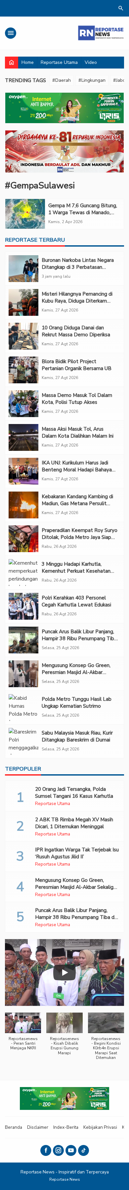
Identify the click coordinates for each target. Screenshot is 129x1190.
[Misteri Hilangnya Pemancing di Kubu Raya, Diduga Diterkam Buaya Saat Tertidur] (23, 302)
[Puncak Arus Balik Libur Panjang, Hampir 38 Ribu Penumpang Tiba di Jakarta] (23, 640)
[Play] (64, 972)
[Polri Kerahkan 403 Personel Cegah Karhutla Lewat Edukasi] (23, 606)
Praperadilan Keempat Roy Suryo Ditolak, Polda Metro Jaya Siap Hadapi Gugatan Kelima (79, 537)
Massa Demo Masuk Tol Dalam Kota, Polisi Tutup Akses (77, 398)
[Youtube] (70, 1150)
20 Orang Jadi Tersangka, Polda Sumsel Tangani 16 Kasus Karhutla (74, 792)
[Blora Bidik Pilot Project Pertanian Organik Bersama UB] (23, 370)
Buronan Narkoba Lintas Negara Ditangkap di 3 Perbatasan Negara (78, 267)
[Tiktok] (83, 1150)
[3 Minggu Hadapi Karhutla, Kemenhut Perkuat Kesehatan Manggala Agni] (23, 572)
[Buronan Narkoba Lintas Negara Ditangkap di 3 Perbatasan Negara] (23, 268)
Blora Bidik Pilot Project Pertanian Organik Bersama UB (76, 365)
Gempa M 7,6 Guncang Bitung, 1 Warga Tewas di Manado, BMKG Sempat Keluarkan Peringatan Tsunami (82, 216)
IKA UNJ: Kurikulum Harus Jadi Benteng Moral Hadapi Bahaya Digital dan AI (77, 469)
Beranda (13, 1127)
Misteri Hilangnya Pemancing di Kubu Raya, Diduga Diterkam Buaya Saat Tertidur (77, 301)
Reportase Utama (59, 62)
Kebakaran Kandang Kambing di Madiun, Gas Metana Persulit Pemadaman (77, 503)
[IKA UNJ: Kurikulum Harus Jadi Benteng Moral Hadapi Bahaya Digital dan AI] (23, 471)
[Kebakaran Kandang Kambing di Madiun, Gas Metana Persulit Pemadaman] (23, 505)
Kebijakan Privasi (100, 1127)
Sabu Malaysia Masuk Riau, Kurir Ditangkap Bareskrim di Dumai (77, 736)
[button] (23, 1035)
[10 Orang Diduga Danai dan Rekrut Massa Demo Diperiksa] (23, 336)
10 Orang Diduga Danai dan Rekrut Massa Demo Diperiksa (76, 331)
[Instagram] (58, 1150)
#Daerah (61, 80)
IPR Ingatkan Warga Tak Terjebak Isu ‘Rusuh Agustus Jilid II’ (77, 853)
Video (91, 62)
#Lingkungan (92, 80)
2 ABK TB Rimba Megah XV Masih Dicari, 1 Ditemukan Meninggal (74, 823)
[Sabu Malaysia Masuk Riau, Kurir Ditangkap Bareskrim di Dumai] (23, 741)
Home (28, 62)
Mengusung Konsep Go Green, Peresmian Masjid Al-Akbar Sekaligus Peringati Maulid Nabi (77, 672)
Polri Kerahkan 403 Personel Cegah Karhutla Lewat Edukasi (76, 601)
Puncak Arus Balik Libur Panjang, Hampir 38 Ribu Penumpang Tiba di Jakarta (79, 638)
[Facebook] (45, 1150)
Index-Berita (65, 1127)
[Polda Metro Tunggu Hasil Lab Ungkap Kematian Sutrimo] (23, 707)
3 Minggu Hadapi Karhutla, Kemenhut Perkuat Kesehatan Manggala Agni (76, 571)
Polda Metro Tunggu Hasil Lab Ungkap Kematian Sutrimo (76, 702)
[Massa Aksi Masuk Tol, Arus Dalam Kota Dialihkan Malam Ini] (23, 437)
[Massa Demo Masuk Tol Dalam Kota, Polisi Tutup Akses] (23, 403)
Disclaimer (37, 1127)
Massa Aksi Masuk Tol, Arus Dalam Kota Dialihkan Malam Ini (77, 432)
